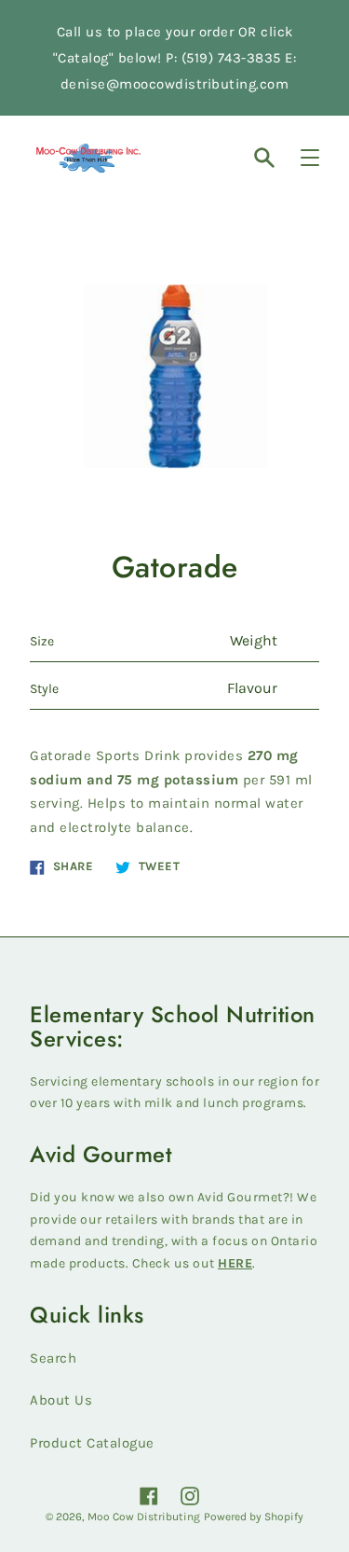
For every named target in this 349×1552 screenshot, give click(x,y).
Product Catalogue (92, 1442)
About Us (61, 1400)
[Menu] (309, 157)
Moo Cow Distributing (143, 1516)
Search (53, 1358)
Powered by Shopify (253, 1516)
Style (44, 689)
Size (42, 641)
